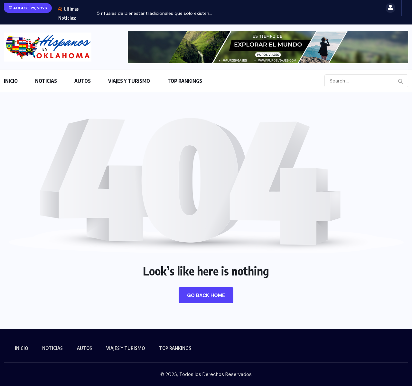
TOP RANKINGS (184, 81)
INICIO (11, 81)
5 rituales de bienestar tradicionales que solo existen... (154, 13)
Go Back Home (206, 295)
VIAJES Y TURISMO (129, 81)
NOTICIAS (46, 81)
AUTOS (82, 81)
